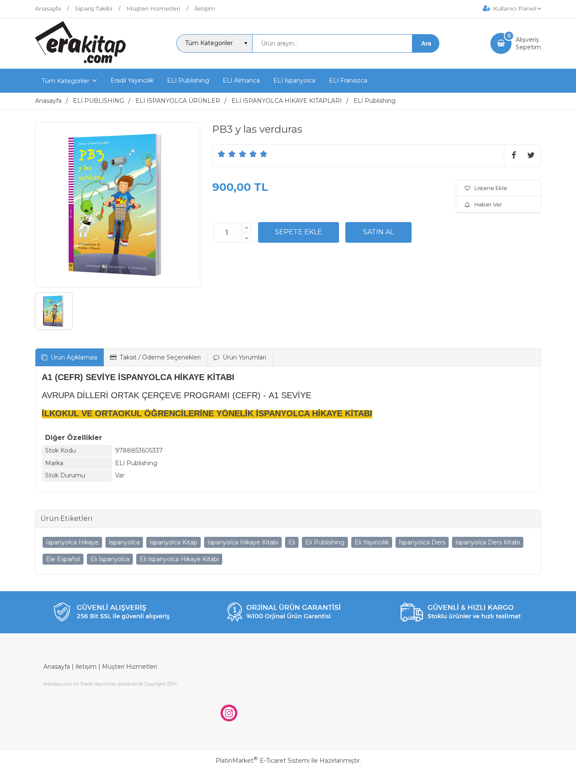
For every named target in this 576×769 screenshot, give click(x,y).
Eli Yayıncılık (372, 542)
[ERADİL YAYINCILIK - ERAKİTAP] (80, 61)
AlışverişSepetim (528, 43)
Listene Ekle (490, 188)
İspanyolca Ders (422, 542)
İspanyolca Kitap (173, 542)
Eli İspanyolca (109, 559)
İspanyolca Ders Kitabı (487, 542)
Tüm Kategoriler (65, 81)
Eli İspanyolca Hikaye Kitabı (179, 559)
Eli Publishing (325, 542)
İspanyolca (124, 542)
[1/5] (221, 154)
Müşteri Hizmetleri (129, 666)
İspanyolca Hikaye (72, 542)
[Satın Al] (378, 232)
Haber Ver (488, 204)
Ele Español (63, 559)
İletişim (86, 666)
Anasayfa (56, 666)
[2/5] (226, 154)
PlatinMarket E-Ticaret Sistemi (262, 760)
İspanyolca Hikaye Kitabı (242, 542)
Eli (291, 542)
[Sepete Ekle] (298, 232)
